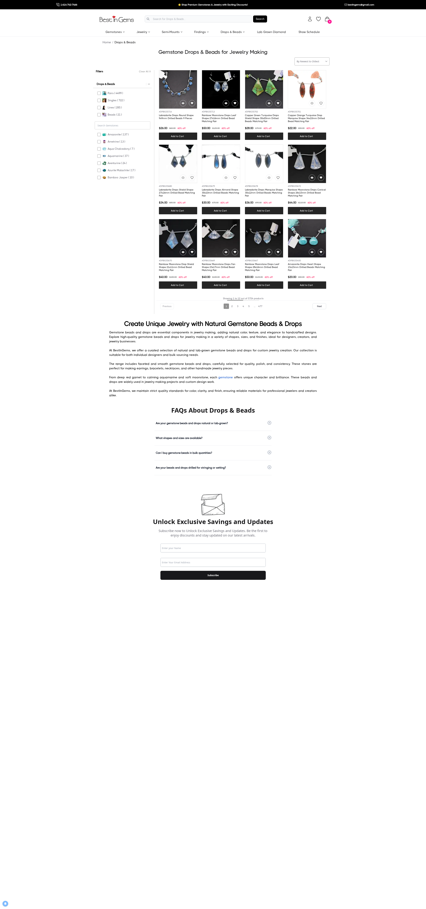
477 (260, 306)
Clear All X (145, 71)
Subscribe (213, 575)
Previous (167, 306)
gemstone (225, 377)
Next (319, 306)
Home (107, 42)
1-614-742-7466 (69, 4)
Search (260, 18)
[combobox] (198, 19)
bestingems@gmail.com (361, 4)
